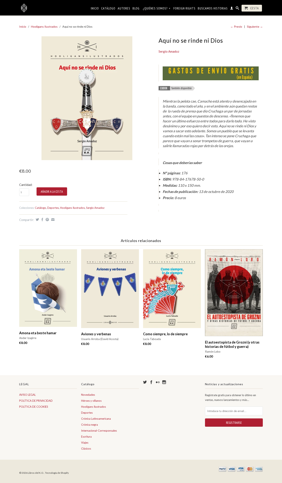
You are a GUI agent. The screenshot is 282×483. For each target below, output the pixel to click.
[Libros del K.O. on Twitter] (145, 382)
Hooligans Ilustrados (44, 26)
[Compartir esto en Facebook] (42, 219)
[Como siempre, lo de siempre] (172, 290)
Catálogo (108, 8)
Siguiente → (255, 26)
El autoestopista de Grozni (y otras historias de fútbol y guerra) (232, 344)
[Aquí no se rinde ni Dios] (86, 98)
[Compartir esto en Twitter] (37, 219)
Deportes (53, 207)
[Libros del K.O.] (48, 8)
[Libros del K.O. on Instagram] (164, 382)
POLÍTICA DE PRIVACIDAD (36, 400)
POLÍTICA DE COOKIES (33, 406)
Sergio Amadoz (95, 207)
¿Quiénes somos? (157, 8)
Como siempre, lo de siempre (165, 334)
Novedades (88, 394)
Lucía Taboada (152, 339)
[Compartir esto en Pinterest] (47, 219)
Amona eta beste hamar (38, 333)
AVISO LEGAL (27, 394)
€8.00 (23, 343)
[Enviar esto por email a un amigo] (52, 219)
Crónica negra (89, 424)
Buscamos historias (213, 8)
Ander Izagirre (27, 338)
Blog (136, 8)
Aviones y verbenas (96, 334)
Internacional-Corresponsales (99, 430)
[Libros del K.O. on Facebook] (151, 382)
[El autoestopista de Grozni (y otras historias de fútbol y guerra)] (234, 294)
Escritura (86, 436)
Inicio (95, 8)
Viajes (84, 442)
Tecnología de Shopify (57, 472)
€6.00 (209, 356)
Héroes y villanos (91, 400)
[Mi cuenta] (231, 8)
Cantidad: (25, 185)
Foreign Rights (184, 8)
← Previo (236, 26)
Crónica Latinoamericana (96, 418)
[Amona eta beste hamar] (48, 290)
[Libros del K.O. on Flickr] (158, 382)
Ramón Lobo (212, 351)
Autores (124, 8)
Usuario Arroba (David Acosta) (99, 339)
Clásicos (86, 448)
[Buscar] (237, 8)
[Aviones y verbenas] (110, 290)
